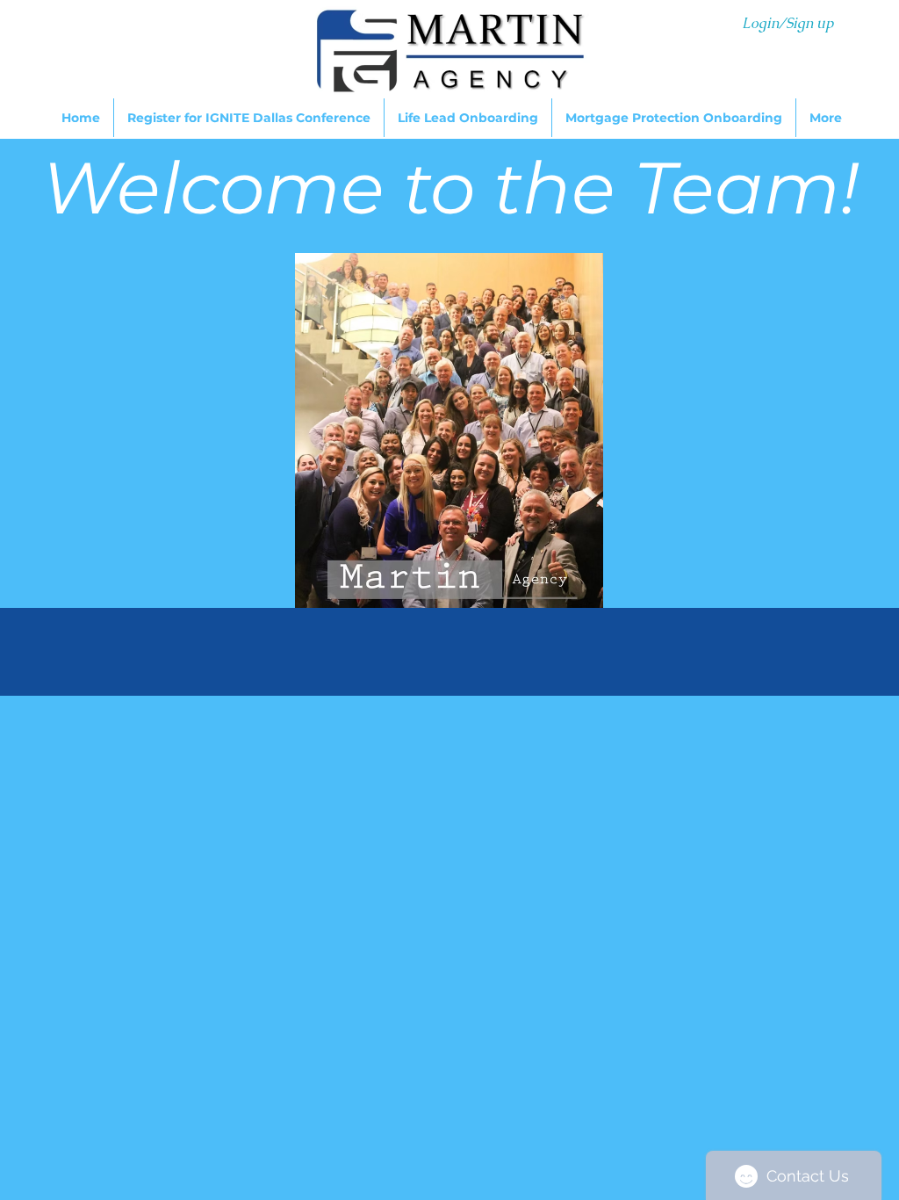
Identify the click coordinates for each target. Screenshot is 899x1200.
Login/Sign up (787, 23)
